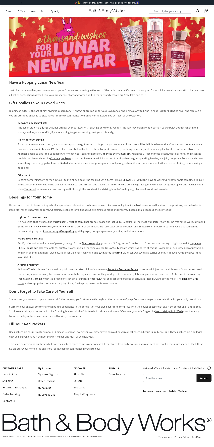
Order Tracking (11, 394)
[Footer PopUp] (209, 368)
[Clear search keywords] (190, 11)
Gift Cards (79, 387)
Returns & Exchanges (15, 387)
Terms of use (165, 436)
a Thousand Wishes (41, 226)
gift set (44, 127)
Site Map (196, 436)
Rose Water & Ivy (92, 278)
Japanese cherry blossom (115, 153)
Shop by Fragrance (84, 394)
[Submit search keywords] (150, 11)
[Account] (197, 11)
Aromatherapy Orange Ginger (60, 231)
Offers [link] (21, 11)
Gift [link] (43, 11)
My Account (44, 387)
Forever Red (58, 163)
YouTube (182, 390)
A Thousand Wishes (49, 149)
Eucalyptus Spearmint (111, 252)
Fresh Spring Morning (30, 278)
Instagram (161, 390)
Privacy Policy (182, 436)
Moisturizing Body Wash (169, 311)
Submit (204, 378)
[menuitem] (9, 11)
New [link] (32, 11)
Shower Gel (129, 179)
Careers (78, 380)
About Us (79, 374)
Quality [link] (55, 11)
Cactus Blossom (118, 248)
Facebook (148, 390)
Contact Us (9, 400)
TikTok (172, 390)
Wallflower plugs (92, 243)
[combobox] (170, 11)
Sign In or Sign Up (48, 374)
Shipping (8, 380)
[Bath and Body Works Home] (107, 11)
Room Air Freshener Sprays (123, 269)
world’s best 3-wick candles (68, 221)
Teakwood (30, 189)
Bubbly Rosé (63, 226)
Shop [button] (9, 11)
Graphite (119, 184)
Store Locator (117, 374)
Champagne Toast (60, 158)
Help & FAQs (10, 374)
